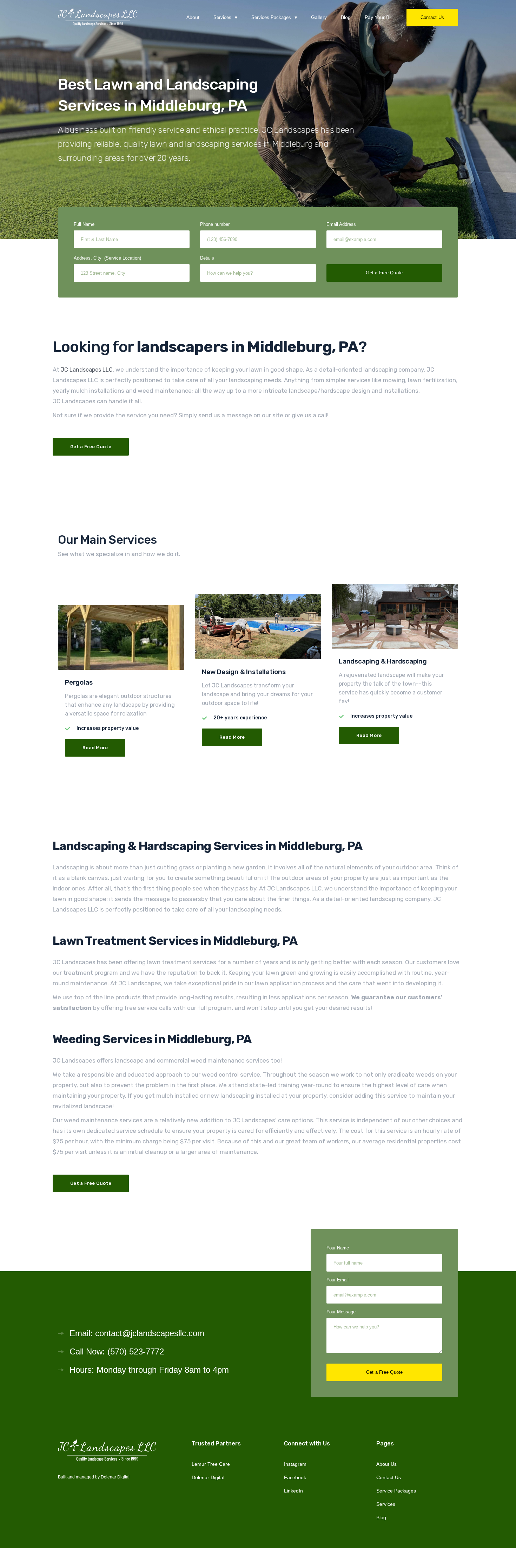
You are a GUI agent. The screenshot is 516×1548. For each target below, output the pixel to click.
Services (385, 1504)
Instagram (295, 1464)
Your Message (341, 1311)
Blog (346, 17)
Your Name (337, 1247)
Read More (95, 747)
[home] (98, 17)
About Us (386, 1464)
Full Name (84, 224)
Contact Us (432, 17)
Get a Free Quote (90, 446)
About (192, 17)
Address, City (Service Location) (107, 258)
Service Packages (396, 1491)
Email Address (341, 224)
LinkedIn (293, 1491)
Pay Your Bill (378, 17)
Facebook (295, 1477)
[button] (225, 17)
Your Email (337, 1279)
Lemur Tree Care (211, 1464)
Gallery (319, 17)
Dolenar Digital (115, 1477)
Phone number (215, 224)
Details (207, 258)
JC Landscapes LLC (87, 369)
